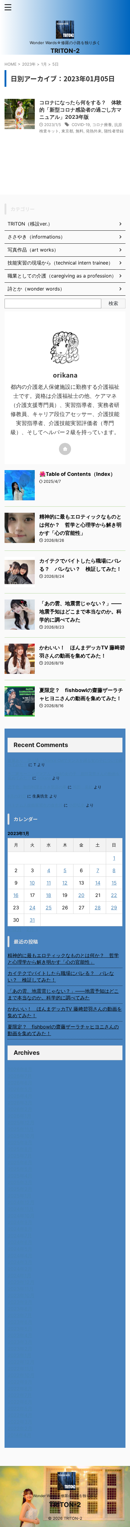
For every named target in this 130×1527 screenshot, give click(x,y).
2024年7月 (20, 1236)
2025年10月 (21, 1136)
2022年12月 (21, 1362)
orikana (44, 778)
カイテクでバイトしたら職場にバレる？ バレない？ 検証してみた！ (61, 976)
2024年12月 (21, 1202)
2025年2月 (20, 1189)
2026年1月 (19, 1116)
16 (15, 895)
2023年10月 (21, 1295)
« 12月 (15, 929)
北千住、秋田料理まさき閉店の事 (37, 787)
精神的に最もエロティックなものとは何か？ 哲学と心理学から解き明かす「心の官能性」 (80, 525)
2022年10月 (21, 1375)
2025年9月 (20, 1142)
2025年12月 (21, 1122)
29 (114, 908)
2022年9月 (20, 1382)
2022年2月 (20, 1428)
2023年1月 (19, 1355)
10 (32, 883)
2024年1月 (19, 1275)
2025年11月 (21, 1129)
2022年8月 (20, 1389)
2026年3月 (20, 1103)
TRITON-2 (65, 50)
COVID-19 (81, 124)
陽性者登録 (114, 130)
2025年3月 (20, 1182)
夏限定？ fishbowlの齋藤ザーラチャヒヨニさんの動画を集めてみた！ (63, 1030)
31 (32, 920)
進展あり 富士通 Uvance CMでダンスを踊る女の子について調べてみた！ (65, 762)
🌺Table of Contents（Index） (77, 474)
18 (48, 895)
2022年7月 (20, 1395)
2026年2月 (20, 1109)
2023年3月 (20, 1342)
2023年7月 (20, 1315)
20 (81, 895)
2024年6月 (20, 1242)
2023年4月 (20, 1335)
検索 (113, 303)
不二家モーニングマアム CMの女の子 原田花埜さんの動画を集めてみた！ (64, 776)
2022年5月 (20, 1408)
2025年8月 (20, 1149)
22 (114, 895)
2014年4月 (19, 1435)
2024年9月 (20, 1222)
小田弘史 (77, 805)
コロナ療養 (102, 124)
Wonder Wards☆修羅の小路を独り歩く (65, 1495)
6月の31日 (17, 796)
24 (32, 908)
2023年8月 (20, 1309)
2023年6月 (20, 1322)
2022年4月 (20, 1415)
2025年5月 (20, 1169)
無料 (79, 130)
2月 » (32, 929)
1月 (44, 64)
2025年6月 (20, 1162)
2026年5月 (20, 1089)
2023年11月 (21, 1289)
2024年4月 (20, 1255)
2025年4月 (20, 1176)
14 (97, 883)
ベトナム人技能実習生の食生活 (35, 805)
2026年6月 (20, 1083)
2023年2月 (20, 1349)
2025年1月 (19, 1196)
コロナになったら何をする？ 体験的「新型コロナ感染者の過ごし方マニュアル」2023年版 (80, 109)
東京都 (67, 130)
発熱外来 (94, 130)
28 (98, 908)
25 (49, 908)
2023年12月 (21, 1282)
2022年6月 (20, 1402)
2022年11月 (21, 1369)
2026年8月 (20, 1069)
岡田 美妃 (83, 787)
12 (64, 883)
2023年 (29, 64)
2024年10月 (21, 1216)
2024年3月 (20, 1262)
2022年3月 (20, 1422)
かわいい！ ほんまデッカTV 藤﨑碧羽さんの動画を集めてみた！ (65, 1012)
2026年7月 (20, 1076)
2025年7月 (20, 1156)
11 (49, 883)
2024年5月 (20, 1249)
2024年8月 (20, 1229)
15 (114, 883)
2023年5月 (20, 1329)
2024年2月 (20, 1269)
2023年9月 (20, 1302)
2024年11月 (21, 1209)
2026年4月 (20, 1096)
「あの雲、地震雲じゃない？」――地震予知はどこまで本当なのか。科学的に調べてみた (80, 611)
